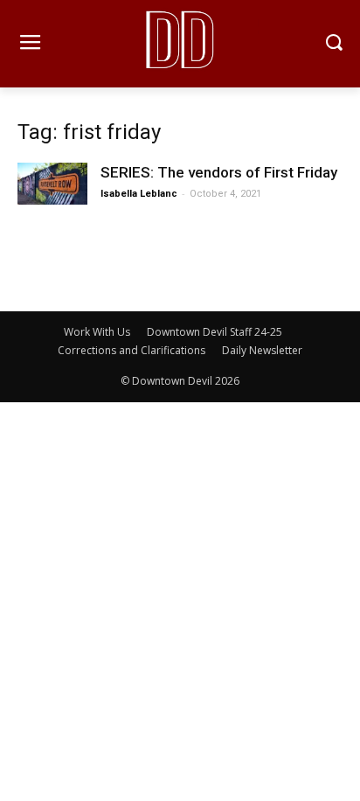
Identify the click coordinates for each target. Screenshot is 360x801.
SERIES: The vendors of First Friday (218, 172)
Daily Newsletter (262, 350)
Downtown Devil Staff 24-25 (214, 331)
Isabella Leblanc (138, 193)
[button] (334, 44)
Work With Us (97, 331)
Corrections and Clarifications (131, 350)
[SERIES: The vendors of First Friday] (52, 184)
